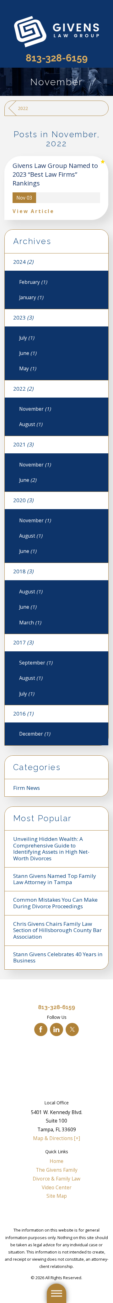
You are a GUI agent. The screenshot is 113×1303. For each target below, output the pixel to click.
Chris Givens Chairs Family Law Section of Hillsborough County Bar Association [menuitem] (57, 930)
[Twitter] (72, 1029)
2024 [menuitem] (23, 261)
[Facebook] (40, 1029)
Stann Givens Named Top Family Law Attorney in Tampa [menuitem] (54, 879)
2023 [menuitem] (23, 317)
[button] (56, 1293)
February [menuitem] (33, 282)
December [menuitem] (34, 733)
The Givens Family (57, 1169)
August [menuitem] (30, 424)
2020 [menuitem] (23, 500)
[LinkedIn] (56, 1029)
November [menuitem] (35, 408)
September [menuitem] (35, 662)
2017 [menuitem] (23, 642)
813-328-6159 (57, 58)
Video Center (57, 1187)
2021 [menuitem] (23, 444)
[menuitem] (56, 1161)
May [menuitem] (27, 368)
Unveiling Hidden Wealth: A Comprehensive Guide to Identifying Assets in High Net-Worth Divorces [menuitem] (51, 848)
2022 (23, 108)
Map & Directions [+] (56, 1138)
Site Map (56, 1195)
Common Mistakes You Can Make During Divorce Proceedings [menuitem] (55, 903)
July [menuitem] (26, 337)
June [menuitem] (27, 353)
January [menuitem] (31, 297)
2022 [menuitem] (23, 388)
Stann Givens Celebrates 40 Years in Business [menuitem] (58, 957)
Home (56, 1161)
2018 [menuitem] (23, 571)
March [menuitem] (30, 622)
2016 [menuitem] (23, 713)
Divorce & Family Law (56, 1178)
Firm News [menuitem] (26, 787)
